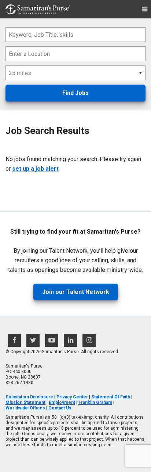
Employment (62, 402)
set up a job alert (35, 168)
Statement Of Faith (110, 397)
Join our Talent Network (75, 291)
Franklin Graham (95, 402)
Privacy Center (72, 397)
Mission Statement (25, 402)
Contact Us (59, 408)
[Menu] (144, 9)
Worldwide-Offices (25, 408)
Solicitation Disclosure (29, 397)
